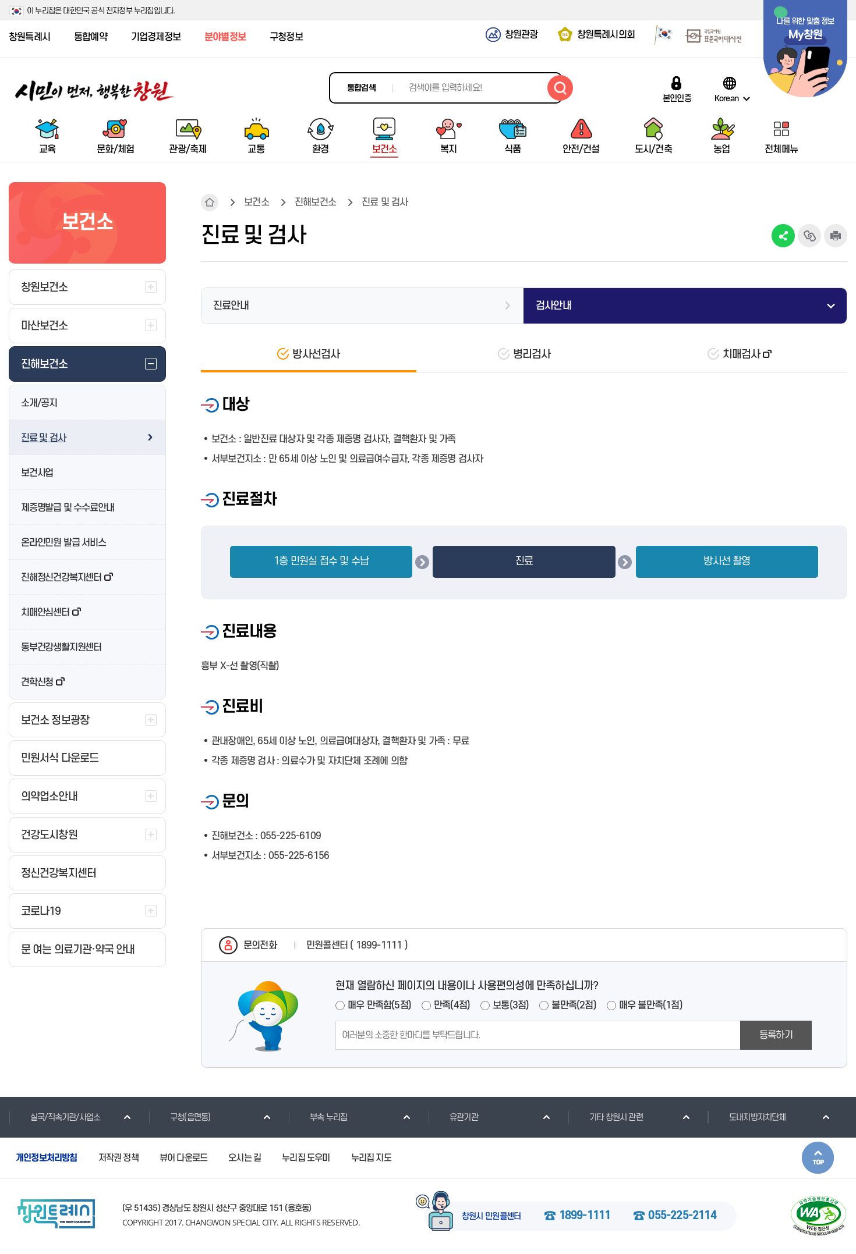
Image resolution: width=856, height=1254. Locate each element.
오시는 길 (244, 1158)
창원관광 (521, 35)
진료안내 (231, 305)
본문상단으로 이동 (818, 1158)
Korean (726, 98)
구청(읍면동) (190, 1117)
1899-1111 (585, 1216)
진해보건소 (315, 202)
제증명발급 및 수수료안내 (67, 508)
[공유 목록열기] (783, 235)
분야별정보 (225, 37)
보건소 (256, 202)
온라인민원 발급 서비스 (63, 543)
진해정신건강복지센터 (61, 578)
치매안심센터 (45, 613)
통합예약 (90, 37)
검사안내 (553, 305)
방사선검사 (315, 355)
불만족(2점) (573, 1005)
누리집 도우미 (306, 1158)
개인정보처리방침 (46, 1158)
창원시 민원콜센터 (491, 1217)
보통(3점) (511, 1005)
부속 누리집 (328, 1117)
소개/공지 (39, 403)
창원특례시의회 (606, 35)
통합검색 (361, 88)
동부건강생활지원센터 (61, 647)
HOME (209, 202)
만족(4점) (452, 1005)
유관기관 (464, 1117)
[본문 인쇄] (835, 235)
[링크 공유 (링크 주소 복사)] (809, 235)
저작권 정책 (118, 1158)
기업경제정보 (156, 37)
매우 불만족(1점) (650, 1005)
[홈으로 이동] (95, 91)
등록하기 (776, 1035)
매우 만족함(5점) (379, 1005)
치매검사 (742, 355)
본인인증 (677, 98)
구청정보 (286, 37)
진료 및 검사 (43, 438)
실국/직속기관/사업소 (65, 1117)
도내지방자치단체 (757, 1117)
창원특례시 (29, 37)
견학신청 (37, 682)
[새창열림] (659, 36)
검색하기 (560, 88)
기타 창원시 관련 (616, 1117)
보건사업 (37, 473)
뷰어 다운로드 (183, 1158)
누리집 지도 (371, 1158)
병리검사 (532, 355)
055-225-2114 (682, 1216)
